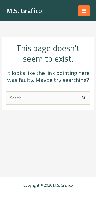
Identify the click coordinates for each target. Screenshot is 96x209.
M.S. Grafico (24, 10)
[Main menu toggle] (84, 10)
